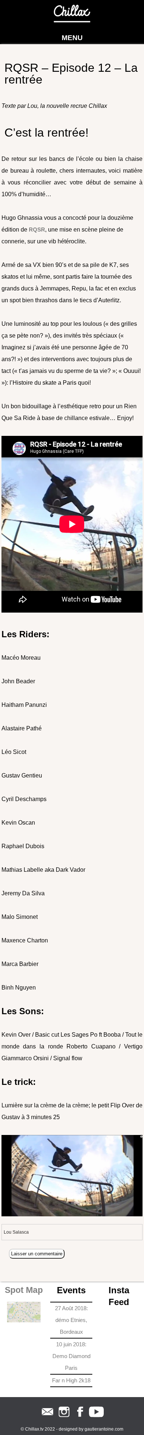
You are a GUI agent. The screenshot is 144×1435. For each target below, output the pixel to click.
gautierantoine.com (104, 1429)
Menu (72, 38)
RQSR (37, 229)
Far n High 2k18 (71, 1380)
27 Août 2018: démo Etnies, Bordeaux (71, 1320)
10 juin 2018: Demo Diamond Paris (71, 1356)
